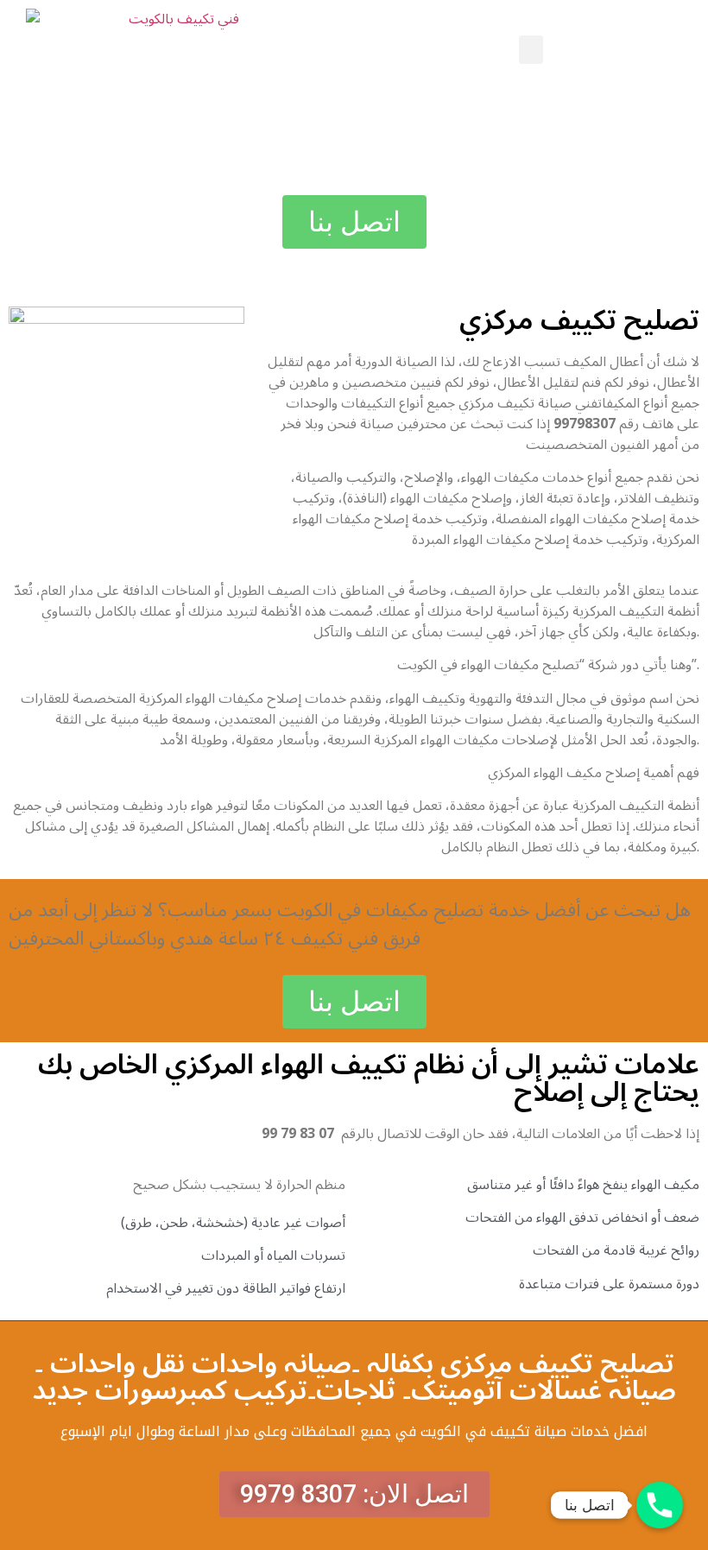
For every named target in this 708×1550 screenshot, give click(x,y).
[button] (531, 49)
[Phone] (659, 1505)
